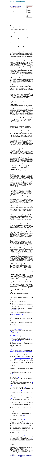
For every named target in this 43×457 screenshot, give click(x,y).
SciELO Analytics (28, 7)
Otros (27, 16)
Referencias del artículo (29, 10)
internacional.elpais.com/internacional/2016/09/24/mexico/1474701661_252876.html (22, 358)
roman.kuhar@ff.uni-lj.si (18, 22)
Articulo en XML (28, 9)
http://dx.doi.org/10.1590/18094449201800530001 (14, 335)
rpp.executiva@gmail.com (21, 456)
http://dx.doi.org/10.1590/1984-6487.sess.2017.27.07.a (23, 436)
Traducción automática (29, 12)
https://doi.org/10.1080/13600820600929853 (19, 329)
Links (14, 296)
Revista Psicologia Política (13, 5)
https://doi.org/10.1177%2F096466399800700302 (15, 314)
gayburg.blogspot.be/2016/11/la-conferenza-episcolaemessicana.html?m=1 (23, 359)
